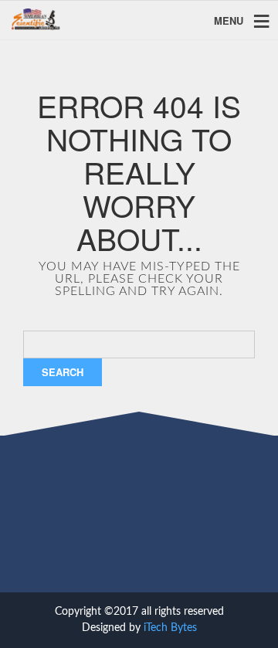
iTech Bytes (170, 628)
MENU (228, 19)
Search (62, 372)
